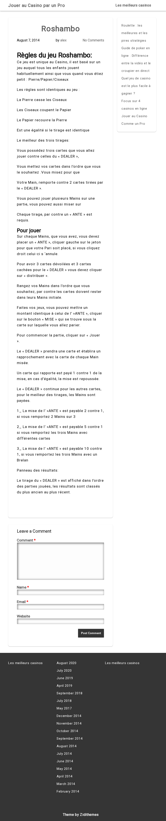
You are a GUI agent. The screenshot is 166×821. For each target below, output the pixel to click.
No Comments (93, 40)
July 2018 (64, 701)
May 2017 (64, 708)
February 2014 (68, 791)
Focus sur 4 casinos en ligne (134, 105)
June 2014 (65, 761)
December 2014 (69, 716)
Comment (26, 540)
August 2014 (67, 746)
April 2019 (64, 686)
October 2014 (67, 731)
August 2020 (67, 663)
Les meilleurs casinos (133, 5)
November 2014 (69, 723)
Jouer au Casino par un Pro (36, 5)
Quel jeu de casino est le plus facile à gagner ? (136, 85)
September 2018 (69, 693)
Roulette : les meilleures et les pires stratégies (134, 33)
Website (23, 616)
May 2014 (64, 769)
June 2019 (65, 678)
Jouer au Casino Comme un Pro (134, 120)
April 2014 (64, 776)
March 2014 (66, 784)
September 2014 (69, 738)
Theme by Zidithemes (81, 815)
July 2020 (64, 671)
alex (63, 40)
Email (22, 602)
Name (23, 587)
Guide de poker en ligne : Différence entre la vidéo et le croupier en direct (136, 59)
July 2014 (64, 754)
